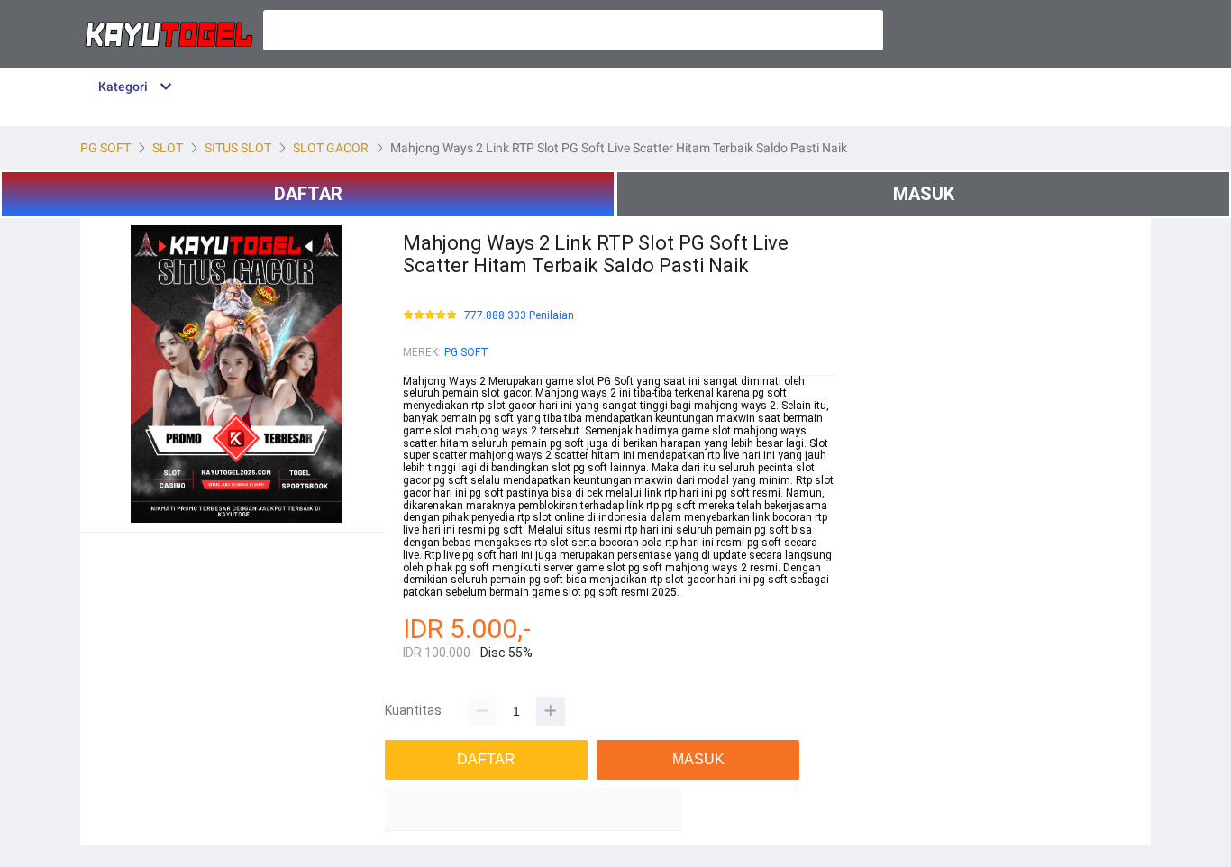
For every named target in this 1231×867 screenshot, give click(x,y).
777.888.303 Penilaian (519, 316)
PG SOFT (466, 352)
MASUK (923, 194)
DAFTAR (308, 194)
